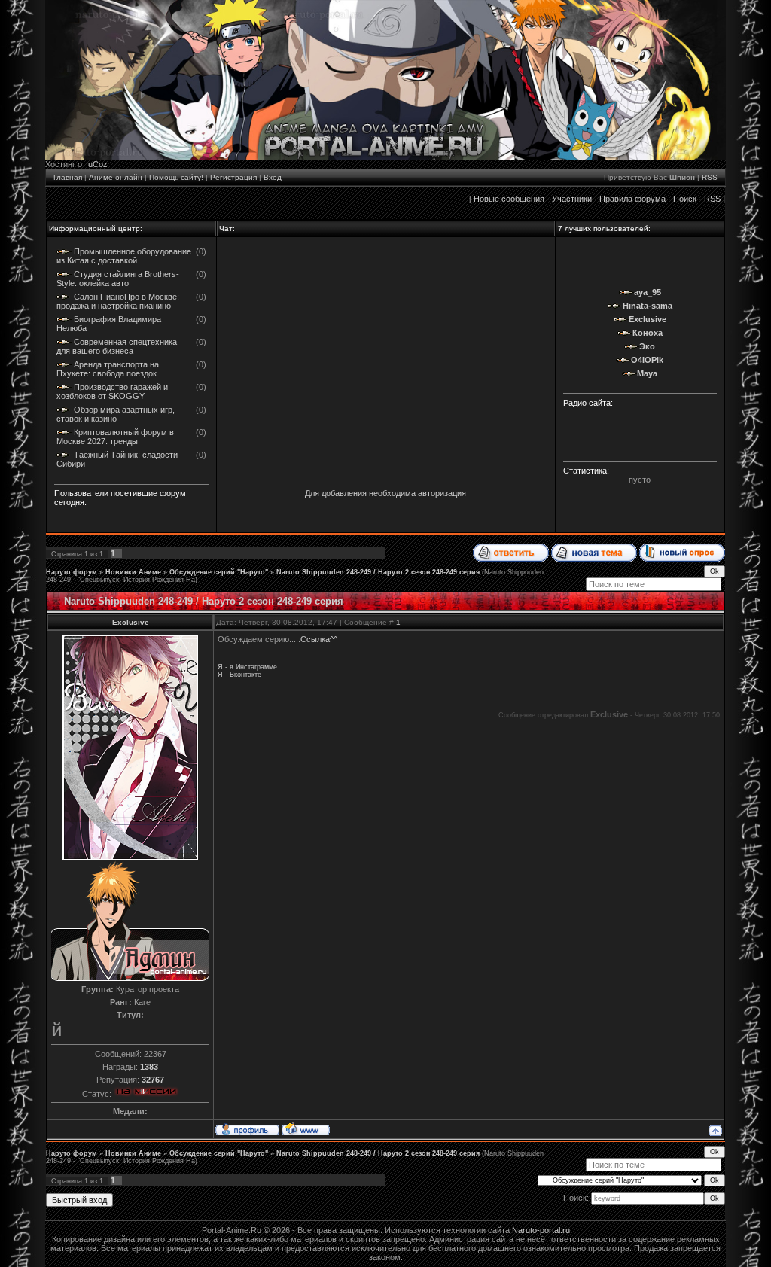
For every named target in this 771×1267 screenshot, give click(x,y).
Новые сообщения (509, 198)
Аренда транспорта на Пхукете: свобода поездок (107, 369)
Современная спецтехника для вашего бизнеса (116, 346)
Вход (273, 177)
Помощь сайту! (176, 177)
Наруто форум (71, 572)
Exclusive (130, 622)
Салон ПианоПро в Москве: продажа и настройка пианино (117, 301)
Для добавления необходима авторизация (385, 493)
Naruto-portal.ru (541, 1230)
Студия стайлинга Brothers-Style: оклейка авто (117, 279)
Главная (67, 177)
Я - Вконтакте (239, 674)
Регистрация (233, 177)
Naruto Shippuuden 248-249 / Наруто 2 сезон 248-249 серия (378, 572)
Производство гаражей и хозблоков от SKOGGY (112, 391)
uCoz (98, 164)
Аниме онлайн (115, 177)
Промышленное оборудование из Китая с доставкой (123, 256)
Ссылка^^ (318, 639)
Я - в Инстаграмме (247, 667)
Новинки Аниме (133, 572)
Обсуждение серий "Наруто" (218, 572)
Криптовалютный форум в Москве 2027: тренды (115, 437)
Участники (572, 198)
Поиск (684, 198)
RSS (710, 177)
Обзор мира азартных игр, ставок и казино (115, 414)
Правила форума (632, 198)
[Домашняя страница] (306, 1128)
